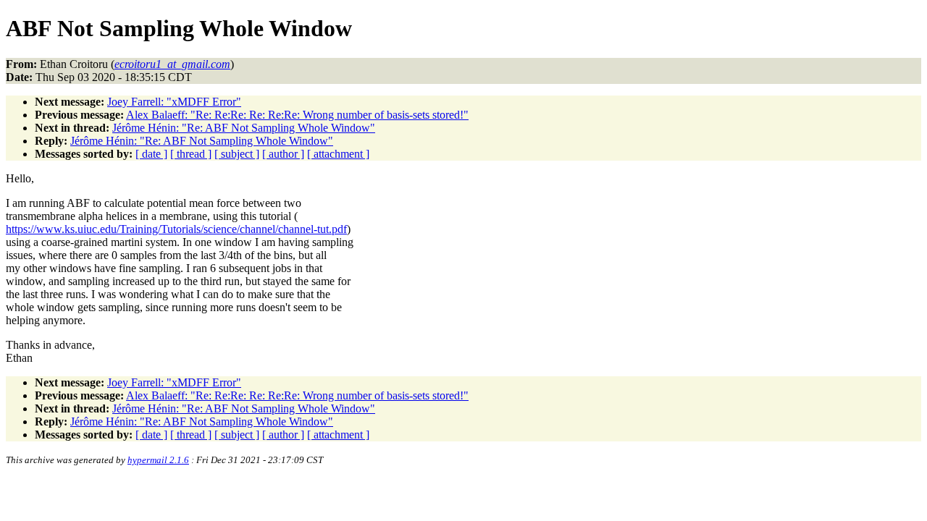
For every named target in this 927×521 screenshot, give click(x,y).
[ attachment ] (338, 154)
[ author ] (283, 154)
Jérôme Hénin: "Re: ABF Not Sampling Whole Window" (243, 128)
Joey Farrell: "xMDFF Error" (174, 102)
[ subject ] (236, 154)
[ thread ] (190, 154)
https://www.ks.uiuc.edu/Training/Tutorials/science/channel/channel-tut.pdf (176, 229)
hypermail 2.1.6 (158, 459)
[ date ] (151, 154)
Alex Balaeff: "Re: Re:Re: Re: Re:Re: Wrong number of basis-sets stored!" (297, 115)
